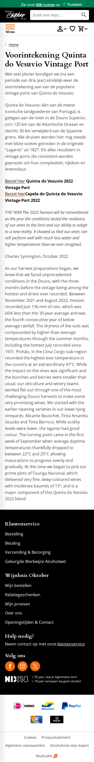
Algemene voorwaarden (25, 745)
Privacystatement (56, 737)
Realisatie (44, 756)
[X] (35, 666)
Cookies (30, 737)
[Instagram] (23, 666)
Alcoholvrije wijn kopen (69, 745)
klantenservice (71, 644)
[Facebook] (10, 666)
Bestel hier (15, 181)
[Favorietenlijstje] (72, 29)
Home (14, 45)
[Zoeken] (84, 15)
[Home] (15, 15)
